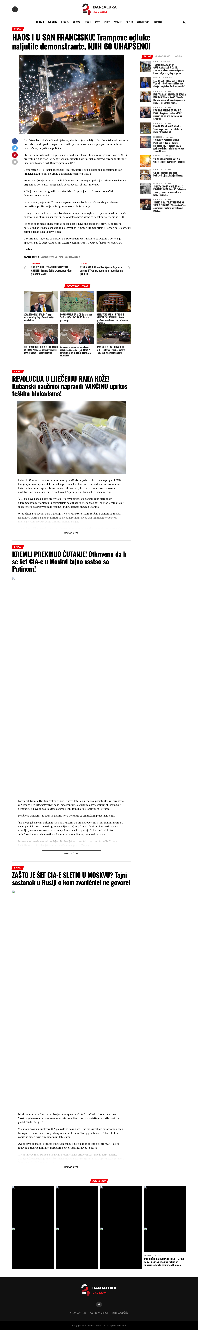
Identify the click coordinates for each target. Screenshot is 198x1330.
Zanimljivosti (143, 22)
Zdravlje (117, 22)
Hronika (65, 22)
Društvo (76, 22)
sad (61, 257)
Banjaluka (52, 22)
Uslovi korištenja (78, 1312)
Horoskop (158, 22)
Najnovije (40, 22)
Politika (129, 22)
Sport (97, 22)
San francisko (73, 257)
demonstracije (49, 257)
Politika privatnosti (99, 1312)
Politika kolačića (120, 1312)
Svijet (107, 22)
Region (88, 22)
